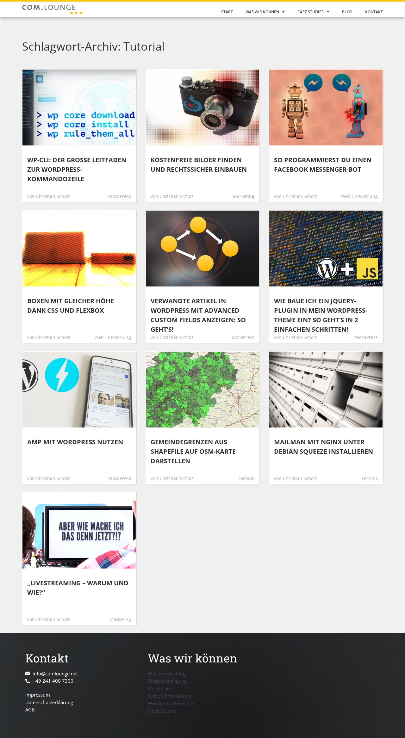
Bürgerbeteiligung (167, 681)
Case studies (310, 12)
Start (227, 12)
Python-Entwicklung (169, 696)
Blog (347, 12)
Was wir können (262, 12)
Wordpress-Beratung (170, 703)
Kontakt (374, 12)
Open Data (159, 688)
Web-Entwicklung (166, 673)
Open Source (162, 711)
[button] (14, 724)
